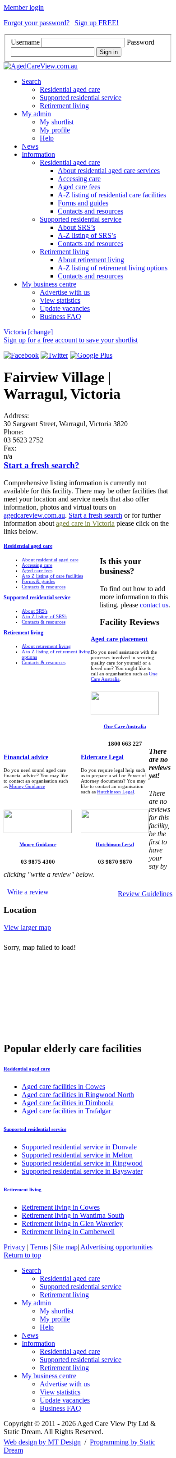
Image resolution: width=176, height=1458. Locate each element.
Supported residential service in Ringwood (82, 1163)
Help (47, 138)
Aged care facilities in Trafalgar (66, 1111)
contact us (154, 605)
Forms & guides (38, 581)
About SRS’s (76, 227)
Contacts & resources (43, 586)
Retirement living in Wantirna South (73, 1215)
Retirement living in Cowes (61, 1207)
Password (140, 42)
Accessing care (79, 178)
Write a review (28, 892)
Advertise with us (65, 292)
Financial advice (26, 757)
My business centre (49, 284)
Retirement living (64, 105)
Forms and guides (83, 203)
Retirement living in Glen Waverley (72, 1223)
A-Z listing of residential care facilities (112, 195)
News (30, 146)
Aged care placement (119, 639)
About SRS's (34, 611)
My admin (36, 114)
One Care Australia (125, 726)
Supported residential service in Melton (77, 1155)
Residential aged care (70, 89)
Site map (65, 1247)
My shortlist (57, 122)
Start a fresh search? (41, 465)
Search (31, 81)
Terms (39, 1247)
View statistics (60, 300)
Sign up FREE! (96, 23)
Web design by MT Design (42, 1442)
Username (25, 42)
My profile (55, 130)
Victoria (28, 332)
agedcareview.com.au (34, 515)
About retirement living (91, 260)
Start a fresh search (95, 515)
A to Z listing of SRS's (44, 616)
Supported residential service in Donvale (79, 1147)
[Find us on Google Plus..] (91, 355)
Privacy (14, 1247)
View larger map (27, 927)
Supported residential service (80, 97)
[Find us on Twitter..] (54, 355)
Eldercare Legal (102, 757)
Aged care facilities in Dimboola (68, 1103)
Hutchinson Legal (115, 791)
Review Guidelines (145, 894)
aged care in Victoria (85, 523)
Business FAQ (60, 316)
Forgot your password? (36, 23)
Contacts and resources (90, 211)
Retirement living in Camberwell (68, 1231)
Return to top (22, 1255)
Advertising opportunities (116, 1247)
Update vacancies (65, 308)
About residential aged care (50, 559)
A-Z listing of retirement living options (112, 268)
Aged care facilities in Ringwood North (78, 1094)
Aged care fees (79, 187)
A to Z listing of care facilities (52, 576)
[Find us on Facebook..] (21, 355)
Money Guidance (27, 786)
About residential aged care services (109, 170)
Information (38, 154)
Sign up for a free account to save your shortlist (71, 340)
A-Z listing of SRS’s (87, 235)
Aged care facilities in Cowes (63, 1086)
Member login (24, 7)
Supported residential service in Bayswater (82, 1171)
